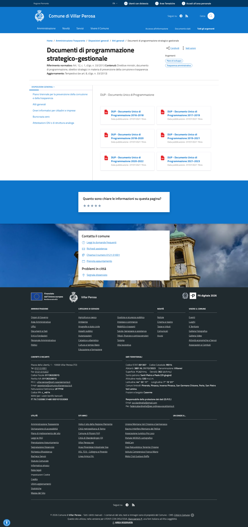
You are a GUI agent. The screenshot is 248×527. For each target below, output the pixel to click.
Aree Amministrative (41, 322)
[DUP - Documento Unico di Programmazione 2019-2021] (162, 135)
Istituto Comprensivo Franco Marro (141, 451)
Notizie (160, 317)
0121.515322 (42, 371)
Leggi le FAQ (37, 438)
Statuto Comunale (40, 461)
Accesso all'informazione (157, 28)
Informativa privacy (40, 465)
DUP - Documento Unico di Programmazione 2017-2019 (183, 113)
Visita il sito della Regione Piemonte (95, 424)
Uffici (33, 326)
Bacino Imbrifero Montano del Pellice (142, 428)
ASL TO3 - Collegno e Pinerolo (92, 451)
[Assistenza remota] (192, 515)
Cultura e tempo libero (88, 345)
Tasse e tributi (163, 326)
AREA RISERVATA (124, 522)
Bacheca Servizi (38, 456)
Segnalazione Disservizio (42, 447)
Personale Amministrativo (43, 340)
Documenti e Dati (39, 331)
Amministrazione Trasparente (70, 40)
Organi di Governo (39, 317)
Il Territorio (194, 326)
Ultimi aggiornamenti (41, 484)
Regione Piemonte (41, 3)
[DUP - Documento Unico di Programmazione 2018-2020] (106, 135)
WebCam (129, 442)
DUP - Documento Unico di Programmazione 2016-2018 (127, 113)
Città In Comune (182, 515)
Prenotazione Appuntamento (45, 442)
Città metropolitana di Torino (91, 428)
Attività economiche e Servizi (203, 340)
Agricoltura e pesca (87, 317)
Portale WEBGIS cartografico (138, 438)
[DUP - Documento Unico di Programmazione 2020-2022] (106, 158)
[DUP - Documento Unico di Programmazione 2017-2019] (162, 112)
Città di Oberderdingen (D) (90, 438)
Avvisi (160, 335)
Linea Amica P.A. (86, 456)
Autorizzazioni (85, 335)
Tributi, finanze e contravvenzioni (132, 335)
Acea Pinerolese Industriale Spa (93, 447)
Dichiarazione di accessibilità (44, 428)
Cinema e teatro (165, 322)
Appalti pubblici (85, 331)
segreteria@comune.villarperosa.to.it (54, 385)
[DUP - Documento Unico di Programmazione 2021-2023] (162, 158)
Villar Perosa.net (86, 442)
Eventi (192, 317)
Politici (34, 345)
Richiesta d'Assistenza (41, 451)
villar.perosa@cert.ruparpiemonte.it (53, 382)
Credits (34, 479)
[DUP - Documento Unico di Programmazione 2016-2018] (106, 112)
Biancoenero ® (135, 519)
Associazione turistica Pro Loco (139, 433)
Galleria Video (195, 335)
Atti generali (118, 40)
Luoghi (192, 322)
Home (50, 40)
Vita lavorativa (124, 345)
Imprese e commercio (127, 322)
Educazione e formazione (90, 349)
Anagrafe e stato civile (89, 326)
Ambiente (83, 322)
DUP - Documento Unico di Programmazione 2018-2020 (127, 136)
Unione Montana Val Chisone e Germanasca (146, 424)
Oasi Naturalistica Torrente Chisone (142, 447)
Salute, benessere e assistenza (132, 331)
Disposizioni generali (98, 40)
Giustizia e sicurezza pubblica (130, 317)
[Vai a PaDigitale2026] (199, 295)
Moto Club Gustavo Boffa (137, 456)
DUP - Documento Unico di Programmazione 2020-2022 (127, 159)
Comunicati (162, 331)
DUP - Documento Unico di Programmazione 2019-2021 (183, 136)
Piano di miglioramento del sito (45, 433)
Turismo (120, 340)
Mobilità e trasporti (126, 326)
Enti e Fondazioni (39, 335)
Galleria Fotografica (198, 331)
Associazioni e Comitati (200, 345)
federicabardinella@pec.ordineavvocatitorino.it (152, 406)
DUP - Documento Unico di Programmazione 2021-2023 (183, 159)
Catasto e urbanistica (88, 340)
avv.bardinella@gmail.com (144, 402)
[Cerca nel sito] (211, 15)
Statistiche (36, 488)
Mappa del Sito (38, 493)
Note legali (36, 470)
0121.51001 (41, 368)
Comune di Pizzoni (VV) (89, 433)
